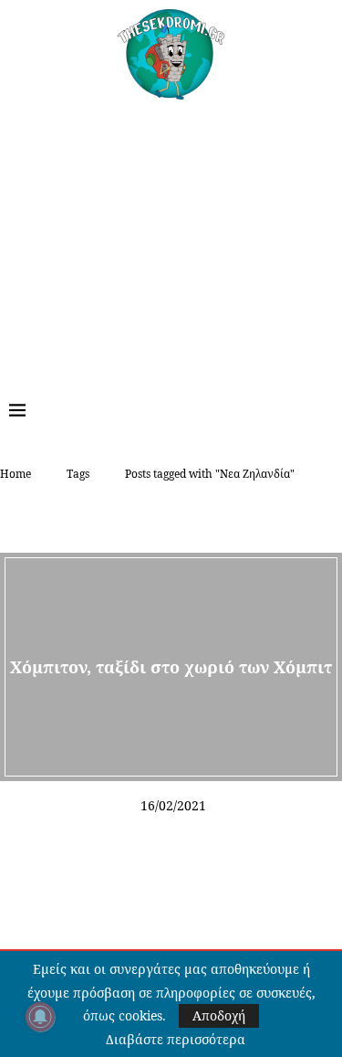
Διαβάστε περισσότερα (175, 1039)
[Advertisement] (171, 237)
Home (15, 473)
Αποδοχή (218, 1015)
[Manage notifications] (40, 1016)
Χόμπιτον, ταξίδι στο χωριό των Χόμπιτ (171, 666)
